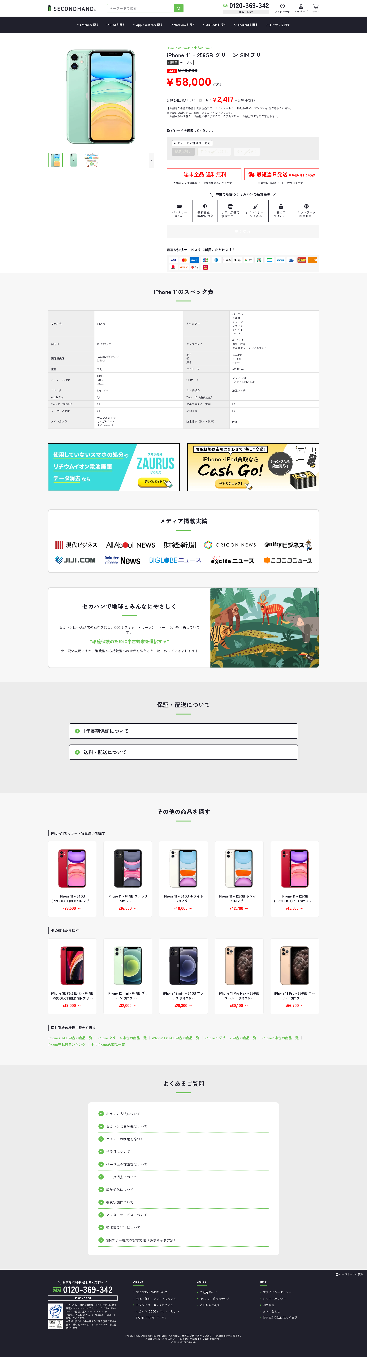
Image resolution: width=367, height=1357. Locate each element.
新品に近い (183, 151)
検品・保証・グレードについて (156, 1298)
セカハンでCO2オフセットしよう (157, 1311)
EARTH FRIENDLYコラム (151, 1317)
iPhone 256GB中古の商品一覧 (70, 1037)
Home (171, 47)
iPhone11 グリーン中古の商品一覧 (231, 1037)
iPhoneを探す (89, 24)
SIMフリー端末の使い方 (215, 1298)
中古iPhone (202, 47)
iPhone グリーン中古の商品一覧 (122, 1037)
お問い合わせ (271, 1311)
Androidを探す (247, 24)
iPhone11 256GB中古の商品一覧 (176, 1037)
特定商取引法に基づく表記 (280, 1317)
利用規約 (268, 1305)
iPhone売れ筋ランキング (66, 1044)
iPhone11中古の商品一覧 (280, 1037)
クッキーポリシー (274, 1298)
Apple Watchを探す (149, 24)
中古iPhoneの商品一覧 (108, 1044)
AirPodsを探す (216, 24)
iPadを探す (117, 24)
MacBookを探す (184, 24)
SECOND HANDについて (152, 1292)
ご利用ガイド (208, 1292)
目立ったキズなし (214, 151)
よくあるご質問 (210, 1305)
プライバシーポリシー (277, 1292)
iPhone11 (184, 47)
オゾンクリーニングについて (154, 1305)
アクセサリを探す (278, 25)
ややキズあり (247, 151)
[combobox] (140, 8)
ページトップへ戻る (351, 1274)
